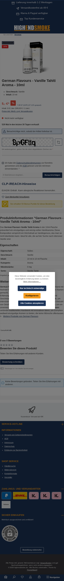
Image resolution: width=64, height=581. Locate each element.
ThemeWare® (32, 570)
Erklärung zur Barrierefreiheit (15, 450)
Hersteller (8, 477)
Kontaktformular (10, 474)
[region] (32, 58)
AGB (25, 166)
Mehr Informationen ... (32, 281)
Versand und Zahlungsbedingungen (18, 435)
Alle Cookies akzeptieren (32, 303)
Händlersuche (10, 466)
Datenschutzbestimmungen (28, 163)
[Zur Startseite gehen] (32, 28)
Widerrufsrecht (10, 470)
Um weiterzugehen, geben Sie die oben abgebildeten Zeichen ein (27, 149)
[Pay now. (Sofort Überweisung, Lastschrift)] (45, 495)
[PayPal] (6, 495)
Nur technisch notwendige (32, 288)
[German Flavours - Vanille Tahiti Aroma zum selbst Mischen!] (31, 58)
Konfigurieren (32, 295)
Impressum (8, 443)
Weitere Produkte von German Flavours (20, 316)
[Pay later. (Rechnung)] (56, 495)
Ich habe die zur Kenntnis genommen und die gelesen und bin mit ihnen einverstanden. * (29, 166)
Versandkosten (46, 563)
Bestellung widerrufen (32, 550)
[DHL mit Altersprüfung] (20, 495)
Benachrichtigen (52, 175)
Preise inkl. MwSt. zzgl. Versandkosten (17, 111)
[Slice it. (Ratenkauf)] (34, 495)
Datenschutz (9, 446)
